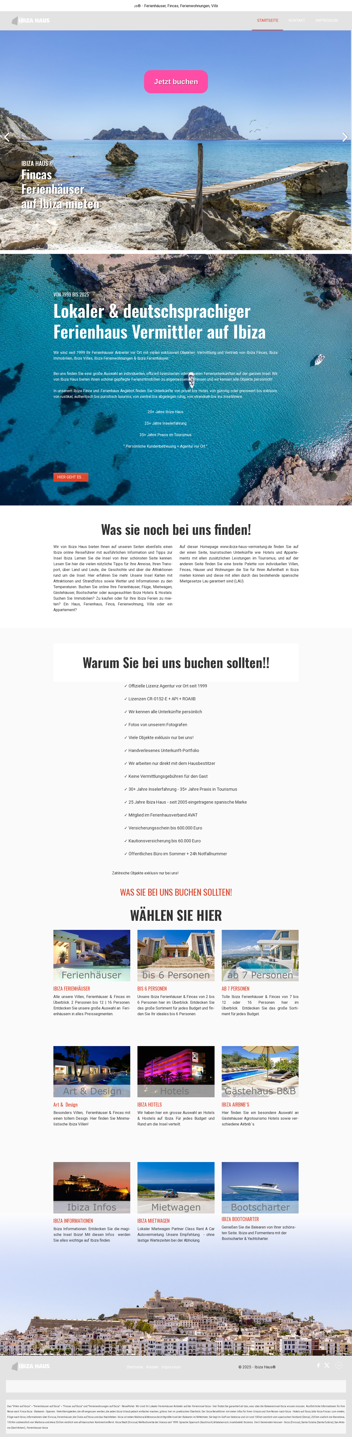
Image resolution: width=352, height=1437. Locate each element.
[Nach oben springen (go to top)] (338, 1365)
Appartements (178, 6)
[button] (70, 477)
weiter (344, 141)
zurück (7, 141)
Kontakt (297, 20)
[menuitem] (267, 20)
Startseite (267, 20)
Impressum (326, 20)
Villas (159, 6)
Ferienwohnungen (138, 6)
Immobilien (200, 6)
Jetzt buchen (176, 82)
